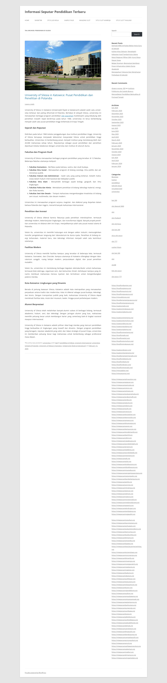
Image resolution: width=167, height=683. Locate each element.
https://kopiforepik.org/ (120, 335)
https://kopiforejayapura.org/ (122, 294)
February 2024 (117, 163)
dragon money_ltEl (118, 88)
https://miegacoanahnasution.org (124, 379)
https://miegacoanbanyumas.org (124, 532)
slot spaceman (67, 116)
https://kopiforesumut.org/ (121, 291)
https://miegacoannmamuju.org (123, 561)
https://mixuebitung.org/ (121, 297)
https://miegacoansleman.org (122, 494)
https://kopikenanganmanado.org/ (124, 356)
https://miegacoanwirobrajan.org (124, 508)
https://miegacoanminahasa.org (123, 488)
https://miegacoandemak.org (122, 626)
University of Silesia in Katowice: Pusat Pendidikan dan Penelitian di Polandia (59, 96)
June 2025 (115, 131)
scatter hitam (116, 247)
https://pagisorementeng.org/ (122, 318)
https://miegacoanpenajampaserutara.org (127, 473)
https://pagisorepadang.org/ (122, 326)
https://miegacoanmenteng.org (123, 455)
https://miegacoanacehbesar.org (123, 579)
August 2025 (116, 125)
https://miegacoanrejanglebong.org (124, 590)
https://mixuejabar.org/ (120, 370)
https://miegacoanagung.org (122, 403)
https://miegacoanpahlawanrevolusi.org (126, 646)
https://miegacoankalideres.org (123, 450)
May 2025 (115, 134)
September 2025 (117, 122)
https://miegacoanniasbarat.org (123, 567)
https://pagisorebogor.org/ (121, 350)
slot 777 (114, 241)
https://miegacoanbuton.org (122, 587)
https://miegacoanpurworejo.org (123, 608)
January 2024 (116, 166)
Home (27, 20)
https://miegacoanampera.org (123, 420)
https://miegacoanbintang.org (123, 538)
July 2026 (115, 108)
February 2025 (117, 143)
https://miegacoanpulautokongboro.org (126, 529)
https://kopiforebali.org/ (120, 362)
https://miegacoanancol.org (122, 643)
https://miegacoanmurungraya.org (124, 555)
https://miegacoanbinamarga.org (124, 423)
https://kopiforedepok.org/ (121, 359)
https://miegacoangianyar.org (122, 491)
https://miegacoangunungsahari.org (125, 640)
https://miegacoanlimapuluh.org (123, 631)
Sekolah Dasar (117, 186)
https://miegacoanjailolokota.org (123, 617)
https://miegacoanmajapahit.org (123, 514)
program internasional (83, 343)
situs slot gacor (117, 235)
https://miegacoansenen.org (122, 426)
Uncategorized (117, 188)
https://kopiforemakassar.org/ (123, 344)
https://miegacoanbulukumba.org (124, 535)
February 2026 (117, 111)
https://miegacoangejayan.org (123, 382)
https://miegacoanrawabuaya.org (124, 441)
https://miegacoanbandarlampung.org (126, 479)
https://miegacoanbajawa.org (122, 543)
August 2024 (116, 155)
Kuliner (114, 180)
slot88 (114, 265)
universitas (47, 343)
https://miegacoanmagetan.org (123, 570)
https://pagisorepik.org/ (120, 306)
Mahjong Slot (84, 20)
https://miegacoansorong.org (122, 485)
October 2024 (116, 152)
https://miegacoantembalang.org (124, 511)
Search (114, 30)
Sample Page (69, 20)
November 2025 (117, 116)
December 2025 (117, 113)
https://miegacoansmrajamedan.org (125, 658)
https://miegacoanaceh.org (121, 409)
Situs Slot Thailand (124, 20)
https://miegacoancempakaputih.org (125, 637)
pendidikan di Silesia (67, 343)
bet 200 (114, 200)
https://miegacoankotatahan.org (123, 414)
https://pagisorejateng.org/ (121, 329)
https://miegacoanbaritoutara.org (124, 605)
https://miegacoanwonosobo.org (124, 417)
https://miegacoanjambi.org (122, 482)
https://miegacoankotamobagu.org (124, 552)
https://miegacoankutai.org (122, 614)
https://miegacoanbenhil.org (122, 435)
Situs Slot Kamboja (103, 20)
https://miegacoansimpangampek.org (125, 599)
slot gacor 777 (117, 276)
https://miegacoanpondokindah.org (125, 444)
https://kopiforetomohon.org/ (123, 341)
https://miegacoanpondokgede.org (124, 453)
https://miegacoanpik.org (121, 458)
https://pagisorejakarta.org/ (122, 312)
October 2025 (116, 119)
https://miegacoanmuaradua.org (123, 470)
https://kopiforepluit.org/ (121, 338)
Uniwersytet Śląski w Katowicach (74, 346)
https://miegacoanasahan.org (122, 593)
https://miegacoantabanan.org (123, 576)
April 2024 (115, 160)
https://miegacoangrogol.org (122, 447)
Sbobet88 (38, 20)
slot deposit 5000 (118, 206)
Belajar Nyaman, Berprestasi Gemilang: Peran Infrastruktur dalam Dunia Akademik (126, 66)
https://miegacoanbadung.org (123, 573)
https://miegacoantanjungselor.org (124, 476)
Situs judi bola (53, 20)
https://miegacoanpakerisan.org (123, 649)
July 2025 (115, 128)
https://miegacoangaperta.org (123, 505)
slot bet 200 (116, 230)
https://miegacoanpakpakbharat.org (125, 623)
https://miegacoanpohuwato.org (123, 526)
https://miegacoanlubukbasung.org (124, 467)
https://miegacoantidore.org (122, 406)
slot (113, 212)
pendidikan (116, 183)
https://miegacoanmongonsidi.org (124, 499)
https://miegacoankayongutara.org (124, 523)
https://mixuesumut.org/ (121, 373)
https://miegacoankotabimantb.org (124, 432)
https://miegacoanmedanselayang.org (125, 502)
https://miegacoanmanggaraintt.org (125, 564)
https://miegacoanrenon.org (122, 388)
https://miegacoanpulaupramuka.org (125, 394)
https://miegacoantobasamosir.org (124, 585)
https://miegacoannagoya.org (122, 497)
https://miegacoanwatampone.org (124, 602)
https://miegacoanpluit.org (121, 461)
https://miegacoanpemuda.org (123, 385)
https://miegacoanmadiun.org (123, 652)
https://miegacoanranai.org (122, 411)
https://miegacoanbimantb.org (123, 558)
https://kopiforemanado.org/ (122, 367)
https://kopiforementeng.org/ (122, 332)
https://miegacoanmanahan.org (123, 520)
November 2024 (117, 149)
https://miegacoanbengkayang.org (124, 634)
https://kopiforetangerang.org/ (123, 303)
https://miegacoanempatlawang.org (125, 596)
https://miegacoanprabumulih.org (124, 397)
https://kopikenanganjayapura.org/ (124, 300)
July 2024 (115, 157)
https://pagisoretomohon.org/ (123, 320)
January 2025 (116, 146)
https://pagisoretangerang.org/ (123, 353)
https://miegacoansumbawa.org (123, 611)
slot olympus (116, 224)
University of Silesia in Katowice (50, 346)
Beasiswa (115, 177)
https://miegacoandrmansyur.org (124, 655)
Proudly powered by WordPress (35, 673)
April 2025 (115, 137)
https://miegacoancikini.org (122, 438)
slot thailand (116, 218)
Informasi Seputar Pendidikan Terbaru (55, 12)
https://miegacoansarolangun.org (124, 629)
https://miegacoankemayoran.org (124, 429)
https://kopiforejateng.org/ (121, 288)
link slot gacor (117, 271)
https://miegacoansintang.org (122, 391)
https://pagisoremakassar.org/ (123, 309)
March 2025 (116, 140)
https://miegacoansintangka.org (123, 541)
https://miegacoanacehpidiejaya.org (125, 620)
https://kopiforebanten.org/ (122, 285)
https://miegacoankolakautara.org (124, 464)
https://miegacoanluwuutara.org (123, 582)
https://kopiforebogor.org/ (121, 365)
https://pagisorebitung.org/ (122, 323)
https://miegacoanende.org (122, 400)
